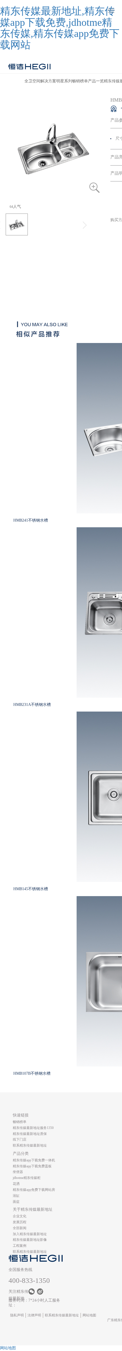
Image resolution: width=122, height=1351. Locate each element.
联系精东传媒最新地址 (30, 1145)
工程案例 (19, 1246)
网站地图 (89, 1315)
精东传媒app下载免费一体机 (34, 1160)
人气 (15, 206)
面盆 (16, 1202)
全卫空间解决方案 (40, 81)
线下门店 (19, 1139)
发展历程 (19, 1222)
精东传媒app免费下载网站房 (34, 1190)
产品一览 (96, 81)
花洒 (16, 1184)
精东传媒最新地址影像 (30, 1240)
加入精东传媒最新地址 (30, 1234)
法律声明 (34, 1315)
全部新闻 (19, 1228)
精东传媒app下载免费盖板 (32, 1166)
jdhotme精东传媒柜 (27, 1178)
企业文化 (19, 1216)
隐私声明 (17, 1315)
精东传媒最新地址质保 (30, 1134)
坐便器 (18, 1172)
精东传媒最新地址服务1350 (33, 1128)
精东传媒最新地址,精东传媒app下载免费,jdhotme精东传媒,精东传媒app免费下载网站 (59, 28)
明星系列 (64, 81)
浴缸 (16, 1196)
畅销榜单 (80, 81)
